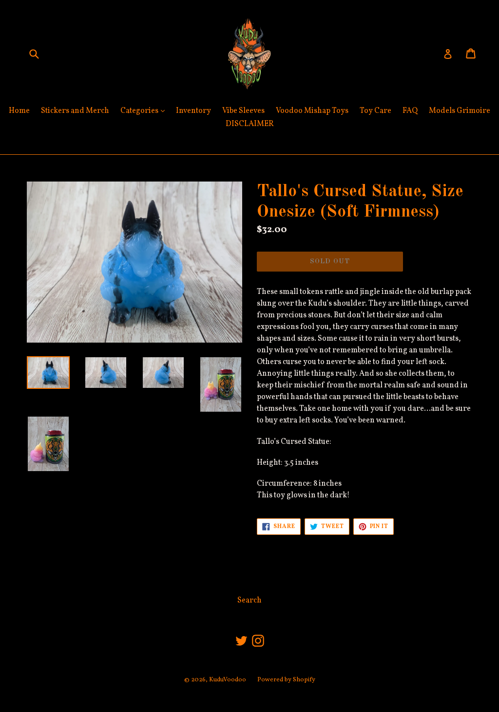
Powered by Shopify (286, 679)
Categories (145, 110)
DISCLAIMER (250, 124)
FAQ (410, 111)
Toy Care (375, 111)
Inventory (193, 111)
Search (249, 600)
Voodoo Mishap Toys (312, 111)
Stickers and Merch (75, 111)
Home (19, 111)
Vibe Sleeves (243, 111)
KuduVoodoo (227, 679)
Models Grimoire (459, 111)
